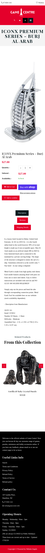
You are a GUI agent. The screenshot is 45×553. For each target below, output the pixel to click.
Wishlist (41, 3)
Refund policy (7, 482)
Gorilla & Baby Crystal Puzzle (22, 391)
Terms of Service (8, 478)
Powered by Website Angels (27, 549)
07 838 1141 (7, 3)
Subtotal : (6, 173)
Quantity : (6, 168)
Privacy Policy (7, 470)
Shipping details (22, 227)
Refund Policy (7, 474)
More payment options (27, 193)
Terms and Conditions (10, 467)
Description (22, 213)
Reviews (23, 220)
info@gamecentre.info (12, 506)
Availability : (7, 179)
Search (4, 463)
